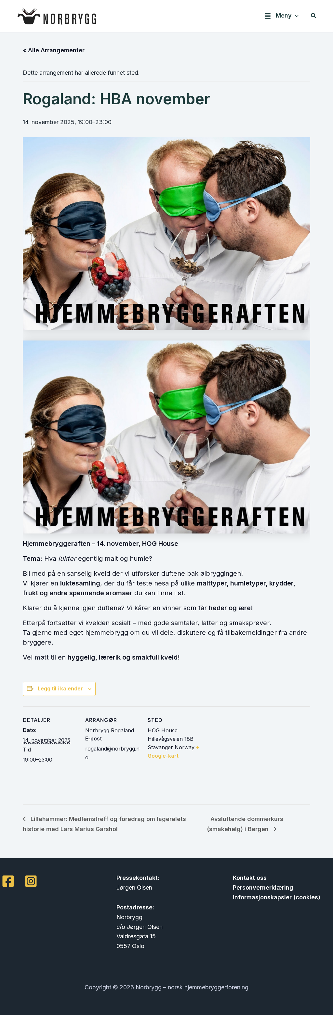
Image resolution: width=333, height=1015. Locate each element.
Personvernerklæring (263, 887)
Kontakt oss (250, 877)
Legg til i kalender (60, 688)
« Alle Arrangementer (54, 50)
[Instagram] (31, 881)
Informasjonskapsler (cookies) (276, 897)
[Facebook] (8, 881)
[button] (295, 15)
